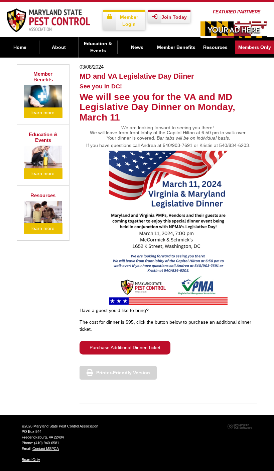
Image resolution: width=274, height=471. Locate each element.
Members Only (254, 47)
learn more (42, 112)
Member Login (129, 20)
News (137, 47)
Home (19, 47)
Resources (215, 47)
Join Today (174, 17)
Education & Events (98, 47)
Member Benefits (176, 47)
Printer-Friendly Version (123, 372)
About (59, 47)
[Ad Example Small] (233, 29)
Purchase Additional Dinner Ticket (125, 347)
